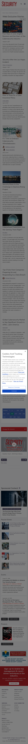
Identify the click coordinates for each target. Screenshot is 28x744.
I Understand (14, 391)
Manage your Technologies (14, 387)
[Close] (25, 351)
